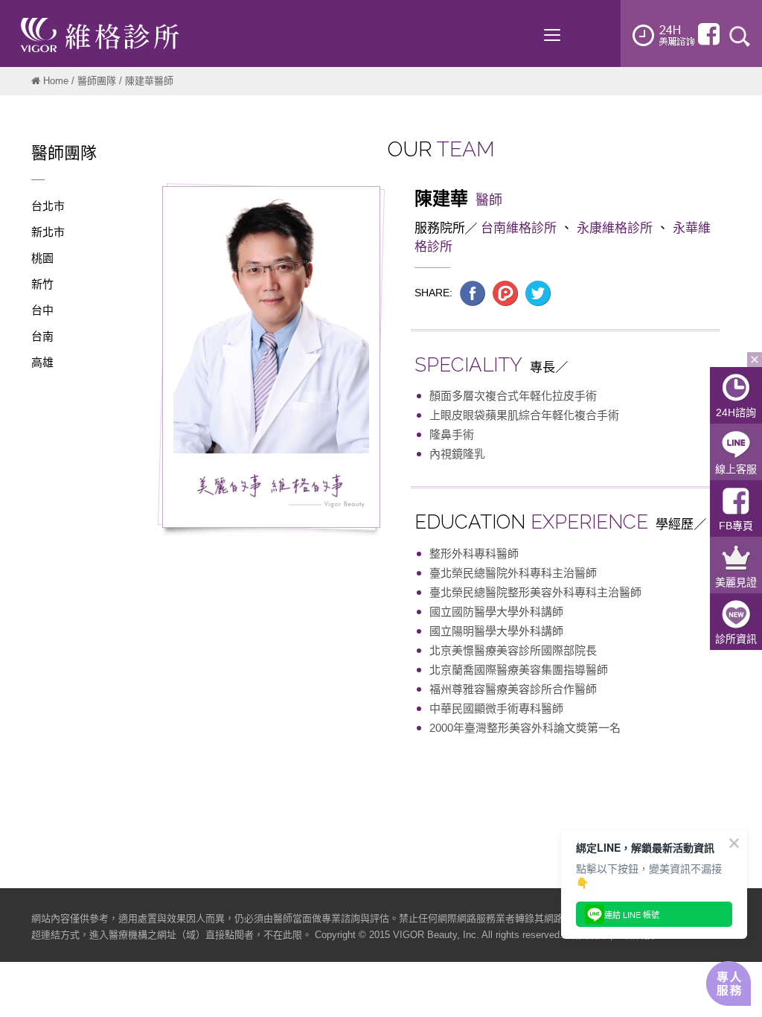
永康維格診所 (615, 228)
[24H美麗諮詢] (664, 35)
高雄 (42, 362)
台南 (42, 336)
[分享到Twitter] (538, 292)
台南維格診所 (519, 228)
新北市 (48, 232)
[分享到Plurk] (505, 292)
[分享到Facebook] (472, 292)
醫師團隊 (96, 80)
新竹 (42, 284)
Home (55, 80)
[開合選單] (754, 359)
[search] (740, 35)
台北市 (48, 206)
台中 (42, 310)
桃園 (42, 258)
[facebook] (708, 34)
